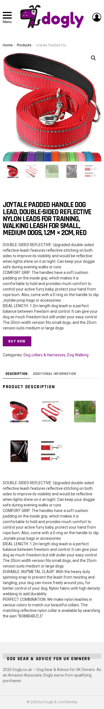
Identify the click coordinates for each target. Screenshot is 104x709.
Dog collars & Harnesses (44, 355)
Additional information (54, 373)
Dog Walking (77, 355)
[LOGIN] (96, 17)
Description (16, 373)
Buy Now (17, 341)
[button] (93, 58)
